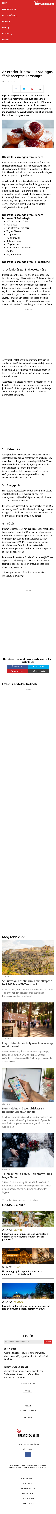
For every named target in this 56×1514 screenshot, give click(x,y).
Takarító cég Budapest (16, 1367)
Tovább (8, 1359)
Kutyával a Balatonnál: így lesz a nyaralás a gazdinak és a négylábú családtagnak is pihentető (25, 1237)
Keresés (48, 1342)
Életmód (6, 34)
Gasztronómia (8, 15)
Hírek (4, 28)
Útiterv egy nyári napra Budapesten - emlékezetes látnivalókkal (22, 1272)
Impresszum (28, 1417)
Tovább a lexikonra (28, 1384)
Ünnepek (5, 40)
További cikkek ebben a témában (20, 1200)
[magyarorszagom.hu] (44, 4)
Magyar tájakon (9, 9)
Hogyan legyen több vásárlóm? (28, 1444)
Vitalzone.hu (28, 1484)
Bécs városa (10, 1348)
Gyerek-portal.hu (28, 1498)
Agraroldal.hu (28, 1503)
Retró (5, 21)
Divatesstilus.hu (28, 1493)
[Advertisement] (28, 332)
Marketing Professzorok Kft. (35, 1467)
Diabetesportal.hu (28, 1488)
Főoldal (28, 1406)
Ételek (27, 1391)
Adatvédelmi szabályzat (28, 1411)
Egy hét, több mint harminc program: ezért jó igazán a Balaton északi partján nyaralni (26, 1307)
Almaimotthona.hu (28, 1479)
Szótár (28, 1335)
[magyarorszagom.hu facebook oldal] (28, 1454)
